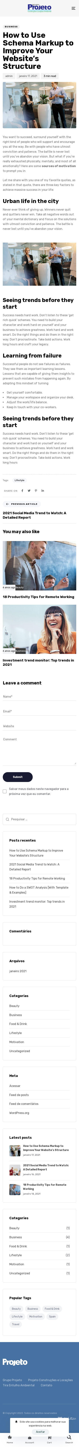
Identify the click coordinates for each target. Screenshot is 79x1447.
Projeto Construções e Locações (50, 1380)
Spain (52, 1316)
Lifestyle (19, 480)
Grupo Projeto (12, 1380)
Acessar (14, 1086)
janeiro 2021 (17, 971)
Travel (15, 1324)
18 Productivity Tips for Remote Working (37, 878)
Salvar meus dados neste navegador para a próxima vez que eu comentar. (39, 791)
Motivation (16, 1042)
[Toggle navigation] (63, 8)
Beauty (19, 587)
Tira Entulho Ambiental (19, 1385)
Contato (46, 1385)
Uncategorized (19, 1051)
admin (9, 76)
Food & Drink (18, 1024)
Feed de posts (19, 1095)
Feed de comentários (23, 1104)
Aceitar (40, 1431)
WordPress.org (19, 1113)
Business (11, 27)
